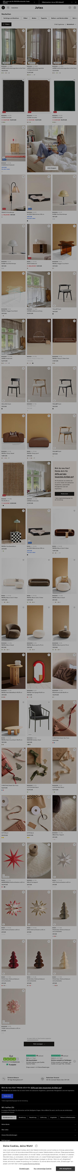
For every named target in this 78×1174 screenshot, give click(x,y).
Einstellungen (24, 1169)
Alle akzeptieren (65, 1169)
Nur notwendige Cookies (42, 1169)
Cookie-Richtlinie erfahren (31, 1164)
